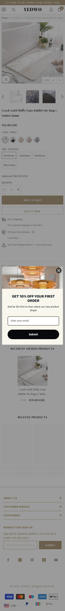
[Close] (59, 270)
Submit (33, 334)
